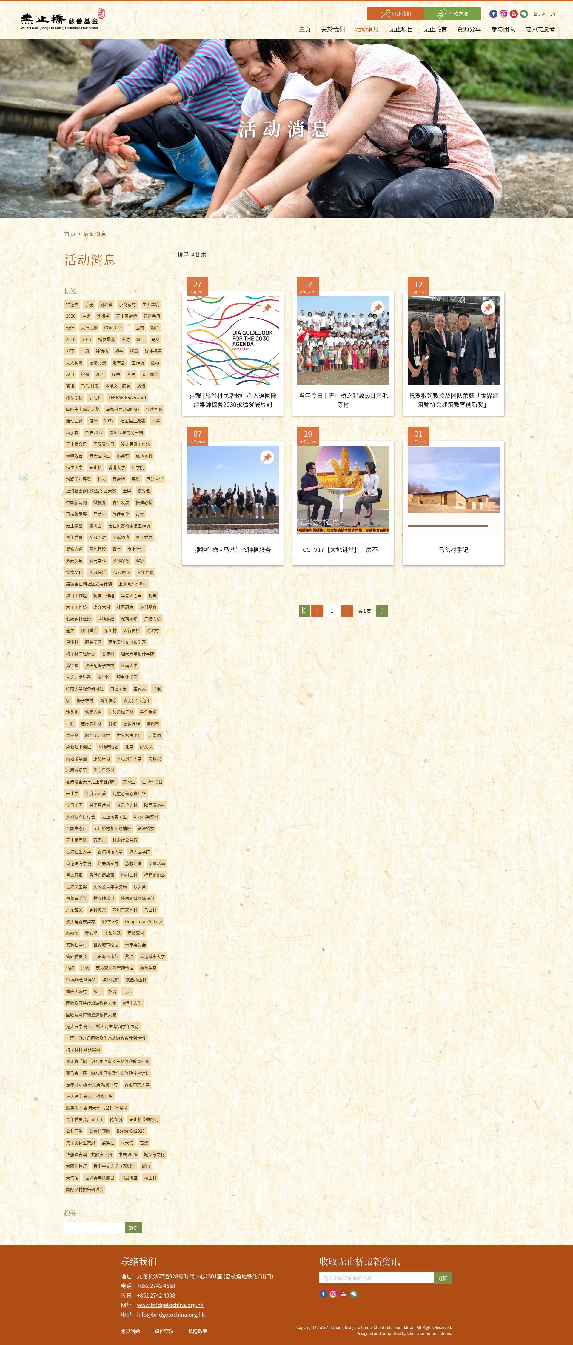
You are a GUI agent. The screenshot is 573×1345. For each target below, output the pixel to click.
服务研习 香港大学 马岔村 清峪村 (96, 1108)
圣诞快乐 (97, 572)
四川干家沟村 (125, 910)
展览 (136, 479)
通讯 (70, 386)
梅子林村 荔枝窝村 (83, 1049)
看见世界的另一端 (126, 432)
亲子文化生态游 (80, 1143)
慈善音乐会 (76, 898)
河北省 (106, 304)
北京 (129, 747)
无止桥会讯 (76, 444)
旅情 (141, 386)
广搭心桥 (152, 619)
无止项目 (401, 29)
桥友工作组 (103, 595)
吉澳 (144, 1143)
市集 (140, 514)
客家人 (139, 688)
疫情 (93, 421)
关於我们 (333, 29)
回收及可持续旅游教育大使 (91, 1003)
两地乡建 (106, 619)
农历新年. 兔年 (136, 700)
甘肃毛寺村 (127, 805)
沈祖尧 (103, 316)
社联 (70, 723)
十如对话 (112, 933)
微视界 (99, 502)
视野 (152, 595)
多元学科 (97, 560)
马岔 (155, 339)
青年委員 (74, 537)
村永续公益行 (125, 840)
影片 (155, 328)
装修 (85, 968)
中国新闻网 (76, 502)
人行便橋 (89, 328)
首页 (70, 234)
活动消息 (367, 29)
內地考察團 (76, 758)
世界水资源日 (129, 735)
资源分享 (469, 29)
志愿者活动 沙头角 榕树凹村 (92, 1084)
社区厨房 (125, 607)
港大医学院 (139, 851)
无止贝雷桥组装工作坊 (129, 525)
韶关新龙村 (108, 863)
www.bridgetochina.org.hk (170, 1305)
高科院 (154, 758)
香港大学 (116, 467)
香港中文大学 (137, 1084)
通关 (70, 630)
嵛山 (146, 1166)
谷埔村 (108, 654)
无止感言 (435, 29)
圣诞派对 (97, 537)
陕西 (97, 991)
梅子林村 (85, 700)
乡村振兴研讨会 (80, 817)
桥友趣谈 (106, 339)
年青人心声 (131, 595)
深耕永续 (129, 619)
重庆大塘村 (76, 991)
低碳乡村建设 (78, 619)
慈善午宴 (148, 968)
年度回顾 (154, 409)
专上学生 (135, 549)
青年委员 (144, 537)
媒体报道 (110, 980)
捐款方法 (458, 13)
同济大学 (155, 479)
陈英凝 (116, 1119)
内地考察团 (108, 747)
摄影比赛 (97, 362)
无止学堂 (74, 525)
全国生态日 (76, 828)
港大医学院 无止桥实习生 (89, 1096)
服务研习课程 (97, 735)
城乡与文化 (154, 1154)
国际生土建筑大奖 (82, 409)
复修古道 (74, 549)
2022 (109, 421)
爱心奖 (91, 933)
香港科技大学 (110, 851)
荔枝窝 (72, 735)
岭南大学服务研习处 (85, 688)
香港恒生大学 (78, 851)
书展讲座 (129, 1177)
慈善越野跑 (99, 1131)
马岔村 (99, 514)
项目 (70, 374)
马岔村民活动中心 (122, 409)
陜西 (116, 374)
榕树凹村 (129, 875)
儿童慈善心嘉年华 (129, 793)
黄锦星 (72, 665)
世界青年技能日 (99, 1177)
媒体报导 (153, 351)
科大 (102, 479)
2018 (71, 339)
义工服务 (150, 374)
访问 (70, 968)
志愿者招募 (76, 770)
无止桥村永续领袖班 (112, 828)
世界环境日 (152, 782)
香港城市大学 (152, 956)
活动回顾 (74, 421)
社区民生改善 (132, 421)
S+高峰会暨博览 (81, 980)
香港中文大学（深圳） (114, 1166)
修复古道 (93, 712)
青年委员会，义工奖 (85, 1119)
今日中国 (74, 805)
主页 (305, 29)
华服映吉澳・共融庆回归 (89, 1154)
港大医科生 (99, 456)
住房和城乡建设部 (137, 898)
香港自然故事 (101, 875)
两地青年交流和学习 (127, 642)
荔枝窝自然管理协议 (114, 968)
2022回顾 (121, 572)
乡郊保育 (121, 560)
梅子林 (72, 432)
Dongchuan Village (143, 921)
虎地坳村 (144, 456)
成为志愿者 (540, 29)
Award (72, 933)
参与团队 (503, 29)
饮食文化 (74, 572)
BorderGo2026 (131, 1131)
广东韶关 (74, 910)
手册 (89, 304)
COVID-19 (113, 328)
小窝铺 (123, 456)
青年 (117, 549)
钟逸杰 (72, 304)
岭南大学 (129, 665)
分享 (70, 351)
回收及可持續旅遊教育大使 (91, 1014)
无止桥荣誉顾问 (143, 1119)
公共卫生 (74, 1131)
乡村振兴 (97, 910)
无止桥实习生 (114, 817)
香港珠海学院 (78, 863)
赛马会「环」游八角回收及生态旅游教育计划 (108, 1073)
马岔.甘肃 (90, 386)
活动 (155, 362)
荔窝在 (108, 1143)
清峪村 (153, 630)
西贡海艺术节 (105, 956)
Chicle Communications (429, 1333)
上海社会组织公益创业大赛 (91, 491)
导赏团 (154, 735)
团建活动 (156, 863)
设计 (70, 328)
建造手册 (152, 316)
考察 (131, 374)
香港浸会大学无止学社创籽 (91, 782)
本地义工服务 (117, 386)
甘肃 (85, 351)
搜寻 (133, 1227)
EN (552, 14)
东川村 (110, 630)
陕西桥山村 (136, 980)
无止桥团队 (76, 840)
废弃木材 (101, 607)
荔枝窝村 (135, 933)
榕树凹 (153, 723)
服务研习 (101, 758)
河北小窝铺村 (145, 817)
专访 (125, 339)
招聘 (112, 991)
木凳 (156, 421)
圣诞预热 (121, 537)
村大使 (127, 1143)
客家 (140, 560)
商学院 (104, 677)
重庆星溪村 (103, 770)
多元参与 (74, 560)
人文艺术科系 (78, 677)
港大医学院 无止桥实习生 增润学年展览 (102, 1026)
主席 (86, 316)
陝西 (140, 339)
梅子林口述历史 (80, 654)
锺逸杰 (102, 351)
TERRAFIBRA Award (127, 397)
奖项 (129, 956)
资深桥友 (146, 828)
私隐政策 (197, 1331)
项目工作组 (76, 595)
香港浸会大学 (129, 758)
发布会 (119, 362)
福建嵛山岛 (154, 875)
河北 (127, 991)
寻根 (157, 688)
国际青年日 (103, 444)
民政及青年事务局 (110, 886)
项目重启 (89, 630)
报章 (134, 351)
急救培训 (133, 863)
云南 (140, 328)
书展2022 (94, 432)
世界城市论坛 (105, 945)
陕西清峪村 (154, 805)
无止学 (72, 793)
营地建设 (97, 549)
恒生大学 (74, 467)
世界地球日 (103, 898)
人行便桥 (131, 630)
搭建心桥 (144, 502)
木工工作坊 (76, 607)
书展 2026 (127, 1154)
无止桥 (95, 467)
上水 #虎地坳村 (132, 584)
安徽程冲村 (76, 945)
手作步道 (148, 712)
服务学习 (93, 642)
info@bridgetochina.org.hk (171, 1314)
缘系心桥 (74, 397)
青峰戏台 (74, 456)
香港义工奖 (76, 886)
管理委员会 (76, 956)
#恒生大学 (132, 1003)
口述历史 (118, 688)
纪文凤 (146, 747)
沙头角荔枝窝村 (80, 921)
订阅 (443, 1278)
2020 (71, 316)
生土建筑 (150, 304)
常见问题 (130, 1331)
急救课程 (131, 723)
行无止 (99, 840)
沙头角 (72, 712)
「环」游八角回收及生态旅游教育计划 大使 (106, 1038)
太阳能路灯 (76, 1166)
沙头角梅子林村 (99, 665)
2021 (100, 374)
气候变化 (121, 514)
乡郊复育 (148, 607)
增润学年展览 (78, 479)
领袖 (119, 351)
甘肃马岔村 (99, 805)
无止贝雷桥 (126, 316)
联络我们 (401, 13)
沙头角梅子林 (120, 712)
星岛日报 (74, 875)
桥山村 (150, 1177)
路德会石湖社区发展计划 (89, 584)
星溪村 (72, 642)
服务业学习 (127, 677)
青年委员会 (135, 945)
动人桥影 (74, 362)
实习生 (129, 782)
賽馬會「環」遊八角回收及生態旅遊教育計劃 (108, 1061)
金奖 (127, 491)
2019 (87, 339)
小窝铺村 (127, 304)
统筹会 (144, 491)
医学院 (138, 467)
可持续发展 (76, 514)
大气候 (72, 1177)
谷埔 (112, 723)
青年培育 (145, 572)
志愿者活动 (91, 723)
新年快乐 (108, 700)
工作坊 (138, 362)
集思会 (95, 525)
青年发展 (121, 502)
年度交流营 (95, 793)
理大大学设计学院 (137, 654)
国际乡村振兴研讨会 (85, 1189)
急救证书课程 (78, 747)
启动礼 (95, 397)
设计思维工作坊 (135, 444)
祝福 (85, 374)
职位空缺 (110, 921)
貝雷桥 (119, 479)
